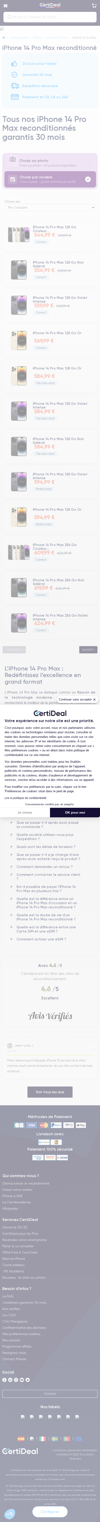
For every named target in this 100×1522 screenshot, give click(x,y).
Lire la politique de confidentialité (26, 798)
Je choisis (25, 812)
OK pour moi (75, 812)
